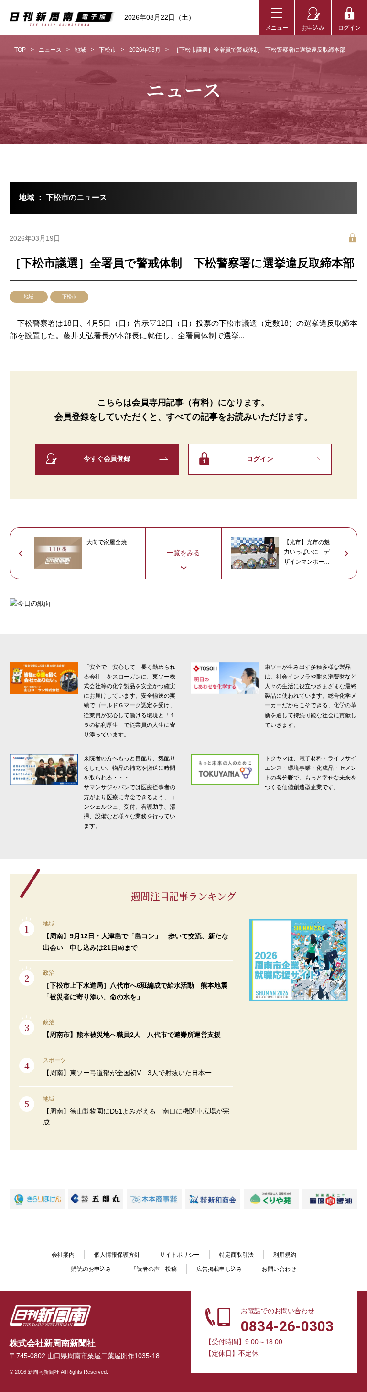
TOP (20, 49)
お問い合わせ (279, 1269)
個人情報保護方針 (117, 1254)
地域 (80, 49)
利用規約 (284, 1254)
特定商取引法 (236, 1254)
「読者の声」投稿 (154, 1269)
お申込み (313, 27)
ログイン (349, 27)
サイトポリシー (180, 1254)
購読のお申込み (91, 1269)
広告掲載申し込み (219, 1269)
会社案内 (63, 1254)
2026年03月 (145, 49)
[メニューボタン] (276, 17)
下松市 (107, 49)
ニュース (50, 49)
